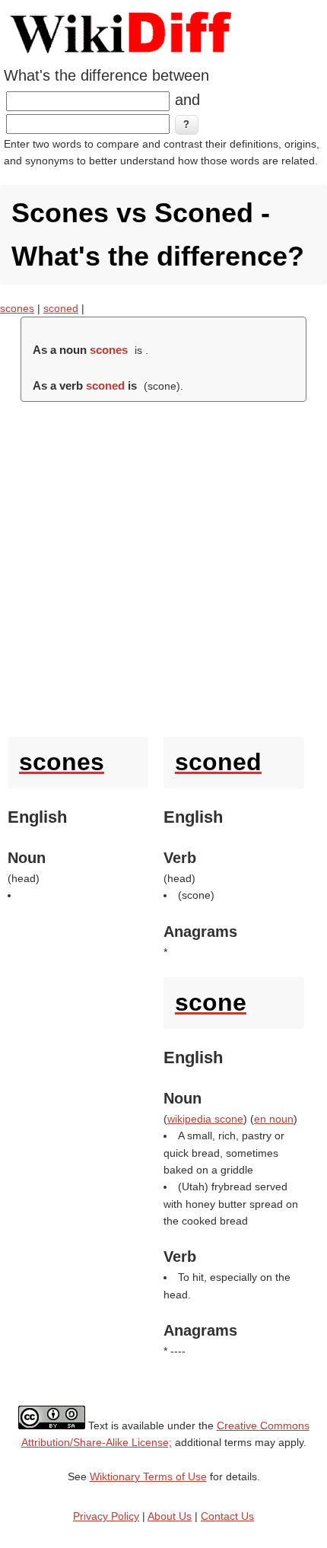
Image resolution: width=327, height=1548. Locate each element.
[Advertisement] (163, 565)
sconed (60, 308)
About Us (170, 1516)
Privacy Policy (106, 1516)
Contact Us (227, 1516)
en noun (274, 1119)
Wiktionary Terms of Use (148, 1476)
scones (17, 308)
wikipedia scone (205, 1119)
